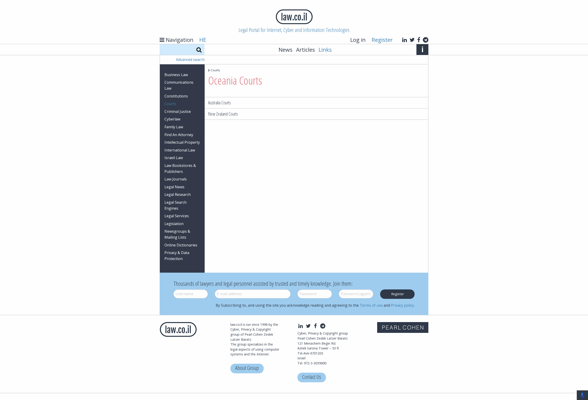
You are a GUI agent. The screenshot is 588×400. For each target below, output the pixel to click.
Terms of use (371, 305)
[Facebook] (418, 40)
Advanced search (190, 59)
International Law (179, 150)
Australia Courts (219, 103)
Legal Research (177, 194)
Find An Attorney (178, 134)
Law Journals (175, 179)
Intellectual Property (182, 142)
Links (325, 49)
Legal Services (176, 215)
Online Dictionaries (180, 245)
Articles (305, 49)
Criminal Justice (177, 111)
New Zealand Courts (223, 114)
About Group (247, 368)
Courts (170, 103)
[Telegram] (425, 40)
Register (382, 39)
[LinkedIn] (404, 40)
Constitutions (176, 96)
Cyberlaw (172, 119)
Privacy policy (402, 305)
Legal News (174, 186)
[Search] (198, 49)
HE (202, 39)
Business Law (176, 74)
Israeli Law (173, 157)
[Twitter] (412, 40)
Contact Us (311, 377)
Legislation (174, 223)
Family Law (173, 126)
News (285, 49)
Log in (358, 39)
